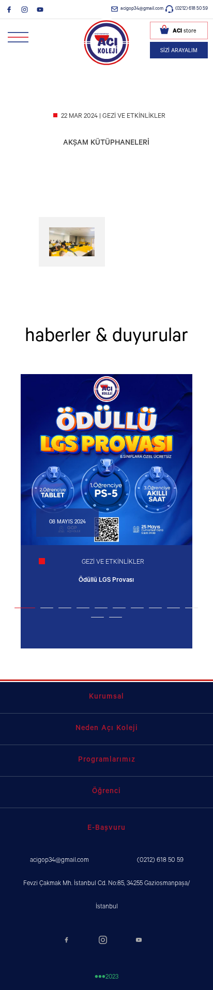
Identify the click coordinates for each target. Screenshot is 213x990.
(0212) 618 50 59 (191, 9)
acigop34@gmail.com (141, 9)
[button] (25, 608)
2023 (106, 977)
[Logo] (106, 42)
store (184, 31)
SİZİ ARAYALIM (178, 51)
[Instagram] (24, 9)
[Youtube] (40, 9)
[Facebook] (9, 9)
